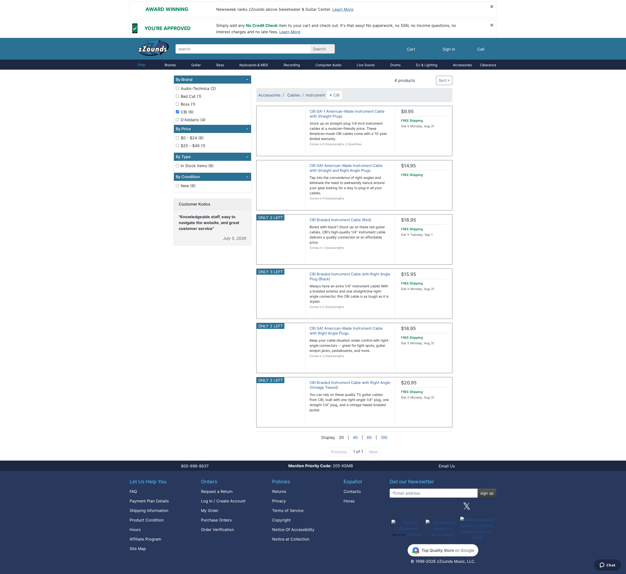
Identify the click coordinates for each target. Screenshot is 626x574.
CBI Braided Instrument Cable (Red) (340, 219)
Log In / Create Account (223, 500)
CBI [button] (334, 95)
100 (384, 437)
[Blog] (395, 508)
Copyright (281, 520)
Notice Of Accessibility (293, 529)
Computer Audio (328, 65)
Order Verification (217, 529)
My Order (209, 510)
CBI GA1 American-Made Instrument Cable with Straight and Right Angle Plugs (346, 168)
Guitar (196, 65)
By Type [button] (212, 157)
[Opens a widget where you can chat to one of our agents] (607, 565)
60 (369, 437)
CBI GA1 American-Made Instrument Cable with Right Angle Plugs (346, 331)
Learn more (342, 9)
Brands (170, 65)
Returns (279, 491)
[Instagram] (443, 508)
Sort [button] (443, 80)
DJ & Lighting (426, 65)
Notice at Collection (290, 539)
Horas (349, 500)
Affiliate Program (145, 539)
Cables (293, 95)
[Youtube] (490, 508)
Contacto (352, 491)
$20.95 (409, 382)
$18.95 (408, 220)
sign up (487, 493)
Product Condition (147, 520)
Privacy (279, 500)
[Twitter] (466, 508)
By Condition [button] (212, 177)
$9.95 (407, 111)
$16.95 (408, 328)
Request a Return (217, 491)
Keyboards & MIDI (253, 65)
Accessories (462, 65)
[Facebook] (419, 508)
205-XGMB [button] (320, 465)
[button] (420, 80)
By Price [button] (212, 129)
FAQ (133, 491)
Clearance (488, 65)
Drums (395, 65)
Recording (292, 65)
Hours (135, 529)
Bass (220, 65)
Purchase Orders (216, 520)
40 (355, 437)
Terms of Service (287, 510)
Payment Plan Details (149, 500)
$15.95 (408, 274)
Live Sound (366, 65)
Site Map (138, 548)
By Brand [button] (212, 79)
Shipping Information (149, 510)
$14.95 (408, 165)
